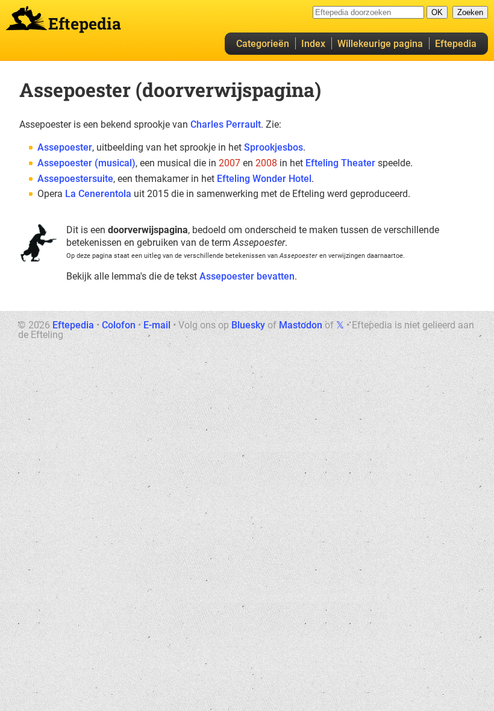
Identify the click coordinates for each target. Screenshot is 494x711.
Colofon (119, 325)
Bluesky (248, 325)
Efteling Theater (340, 163)
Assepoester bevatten (247, 276)
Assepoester (64, 147)
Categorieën (262, 43)
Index (313, 43)
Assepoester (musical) (86, 163)
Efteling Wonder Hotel (264, 178)
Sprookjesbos (273, 147)
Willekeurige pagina (380, 43)
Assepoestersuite (75, 178)
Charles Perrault (225, 124)
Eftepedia (456, 43)
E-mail (156, 325)
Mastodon (300, 325)
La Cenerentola (98, 193)
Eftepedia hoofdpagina (26, 18)
